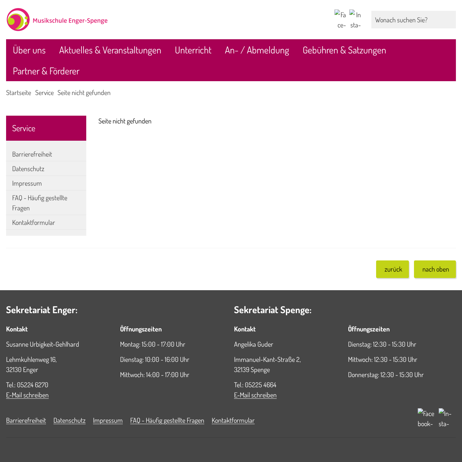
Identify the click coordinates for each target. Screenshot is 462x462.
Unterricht (193, 50)
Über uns (29, 50)
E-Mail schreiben (27, 394)
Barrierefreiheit (32, 153)
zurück (393, 268)
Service (44, 92)
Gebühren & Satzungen (344, 50)
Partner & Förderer (46, 71)
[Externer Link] (340, 19)
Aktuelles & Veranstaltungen (110, 50)
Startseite (18, 92)
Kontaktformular (33, 222)
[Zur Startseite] (115, 19)
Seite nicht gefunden (84, 92)
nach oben (435, 268)
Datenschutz (28, 168)
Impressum (27, 183)
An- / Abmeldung (257, 50)
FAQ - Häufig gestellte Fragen (39, 202)
